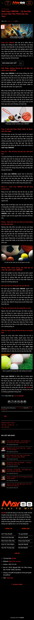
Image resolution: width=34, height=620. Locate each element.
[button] (2, 3)
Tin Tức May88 (5, 9)
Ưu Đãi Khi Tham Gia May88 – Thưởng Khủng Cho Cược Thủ (19, 463)
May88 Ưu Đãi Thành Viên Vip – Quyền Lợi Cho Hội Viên (7, 425)
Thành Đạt (9, 578)
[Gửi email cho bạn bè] (18, 401)
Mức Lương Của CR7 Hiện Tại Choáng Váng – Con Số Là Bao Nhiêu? (18, 456)
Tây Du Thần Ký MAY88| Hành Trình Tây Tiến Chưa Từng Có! (19, 484)
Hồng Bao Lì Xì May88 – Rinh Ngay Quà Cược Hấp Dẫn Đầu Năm (19, 470)
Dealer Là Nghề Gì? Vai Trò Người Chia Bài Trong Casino (20, 477)
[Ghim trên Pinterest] (21, 401)
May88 (3, 513)
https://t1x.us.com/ (15, 561)
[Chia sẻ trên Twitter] (15, 401)
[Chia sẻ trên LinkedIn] (24, 401)
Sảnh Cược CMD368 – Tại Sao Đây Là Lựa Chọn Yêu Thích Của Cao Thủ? (18, 441)
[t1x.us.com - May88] (18, 3)
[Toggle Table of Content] (20, 63)
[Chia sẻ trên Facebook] (12, 401)
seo (18, 21)
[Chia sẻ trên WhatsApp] (9, 401)
